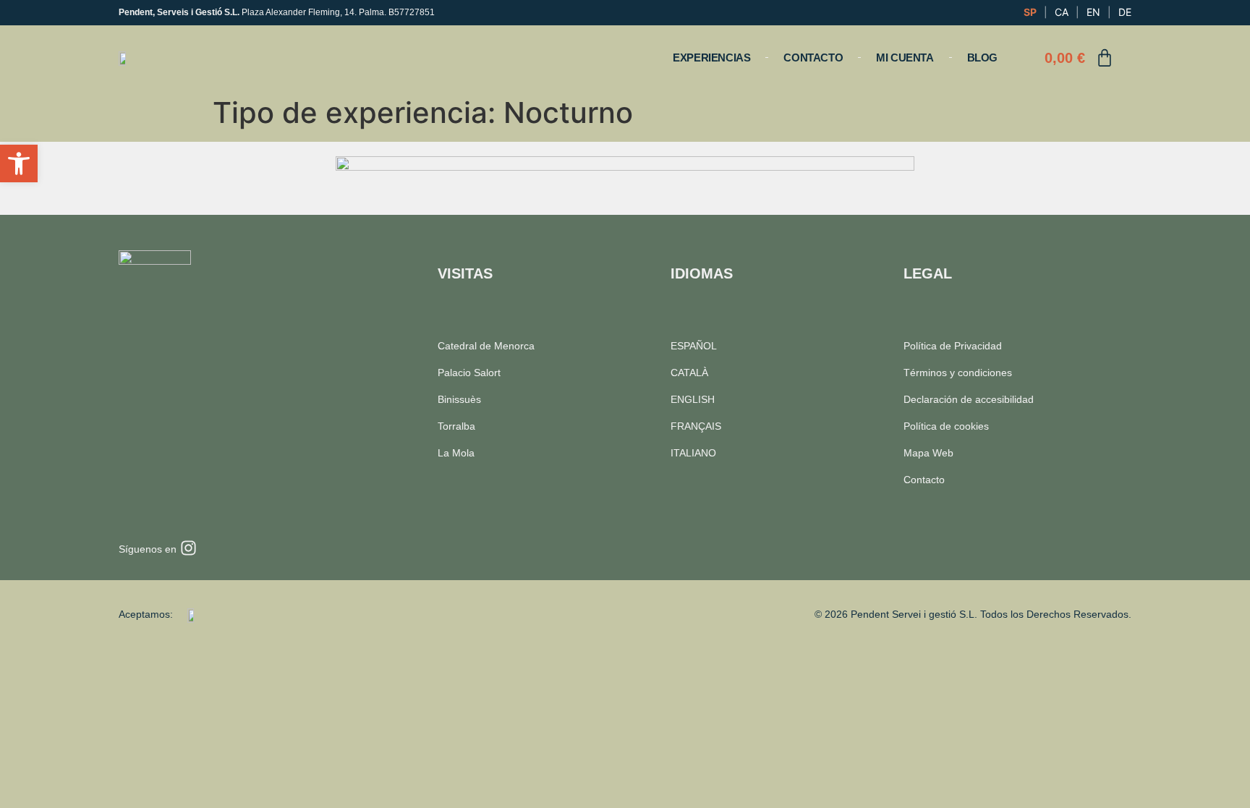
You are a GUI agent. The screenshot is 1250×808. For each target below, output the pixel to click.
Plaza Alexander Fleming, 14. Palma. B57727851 (277, 12)
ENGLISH (693, 399)
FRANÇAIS (696, 426)
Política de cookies (946, 426)
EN (1093, 12)
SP (1030, 12)
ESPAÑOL (694, 346)
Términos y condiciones (958, 372)
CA (1061, 12)
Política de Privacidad (953, 346)
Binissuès (459, 399)
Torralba (456, 426)
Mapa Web (928, 453)
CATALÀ (689, 372)
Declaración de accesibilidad (969, 399)
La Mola (456, 453)
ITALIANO (693, 453)
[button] (19, 163)
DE (1124, 12)
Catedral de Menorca (486, 346)
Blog (982, 57)
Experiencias (711, 57)
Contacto (813, 57)
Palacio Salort (469, 372)
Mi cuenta (904, 57)
